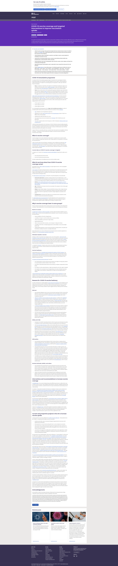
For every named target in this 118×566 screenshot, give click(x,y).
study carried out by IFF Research (53, 282)
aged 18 (45, 91)
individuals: (61, 109)
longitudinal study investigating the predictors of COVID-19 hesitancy (53, 252)
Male (35, 111)
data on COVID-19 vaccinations (45, 166)
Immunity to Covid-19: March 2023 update (57, 524)
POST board (33, 555)
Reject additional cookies (50, 9)
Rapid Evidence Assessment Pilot (64, 552)
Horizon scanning (62, 554)
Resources (71, 13)
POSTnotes (61, 549)
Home (53, 13)
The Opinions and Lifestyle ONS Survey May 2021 (40, 259)
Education (47, 552)
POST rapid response (44, 88)
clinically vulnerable (51, 87)
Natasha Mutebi (34, 36)
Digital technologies (48, 550)
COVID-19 (46, 548)
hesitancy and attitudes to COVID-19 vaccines (42, 343)
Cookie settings (60, 9)
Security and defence (48, 558)
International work (34, 553)
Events (67, 13)
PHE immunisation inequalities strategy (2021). (46, 232)
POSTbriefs (61, 548)
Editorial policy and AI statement (36, 550)
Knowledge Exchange (34, 554)
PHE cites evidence (42, 146)
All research (61, 557)
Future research (62, 553)
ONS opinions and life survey (47, 328)
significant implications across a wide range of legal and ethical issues (51, 450)
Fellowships (62, 13)
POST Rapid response (59, 331)
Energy (46, 553)
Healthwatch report (40, 406)
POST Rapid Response (57, 359)
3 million (46, 92)
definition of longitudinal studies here (38, 253)
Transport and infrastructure (50, 559)
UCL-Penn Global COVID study (57, 354)
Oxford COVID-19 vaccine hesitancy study (47, 314)
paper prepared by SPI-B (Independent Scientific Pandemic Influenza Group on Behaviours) (48, 273)
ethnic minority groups (46, 113)
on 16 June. (44, 439)
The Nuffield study (35, 383)
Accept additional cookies (39, 9)
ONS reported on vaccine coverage (39, 175)
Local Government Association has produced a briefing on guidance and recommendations (49, 454)
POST (34, 17)
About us (32, 548)
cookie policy (56, 6)
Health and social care (36, 541)
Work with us (33, 557)
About (75, 13)
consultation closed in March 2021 (57, 435)
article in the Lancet (58, 300)
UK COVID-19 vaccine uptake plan (53, 417)
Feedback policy (34, 552)
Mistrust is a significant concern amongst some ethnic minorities (45, 297)
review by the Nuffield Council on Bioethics (42, 305)
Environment (47, 554)
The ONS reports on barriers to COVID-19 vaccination (41, 211)
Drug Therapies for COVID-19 (74, 523)
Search (85, 13)
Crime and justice (48, 549)
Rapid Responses (62, 550)
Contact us (33, 549)
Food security (47, 555)
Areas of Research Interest (63, 555)
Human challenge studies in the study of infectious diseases (40, 524)
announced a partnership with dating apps (49, 470)
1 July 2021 (40, 52)
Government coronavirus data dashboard (50, 152)
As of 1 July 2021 (35, 169)
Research (57, 13)
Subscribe (80, 13)
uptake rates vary (41, 67)
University (39, 245)
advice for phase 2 (43, 98)
